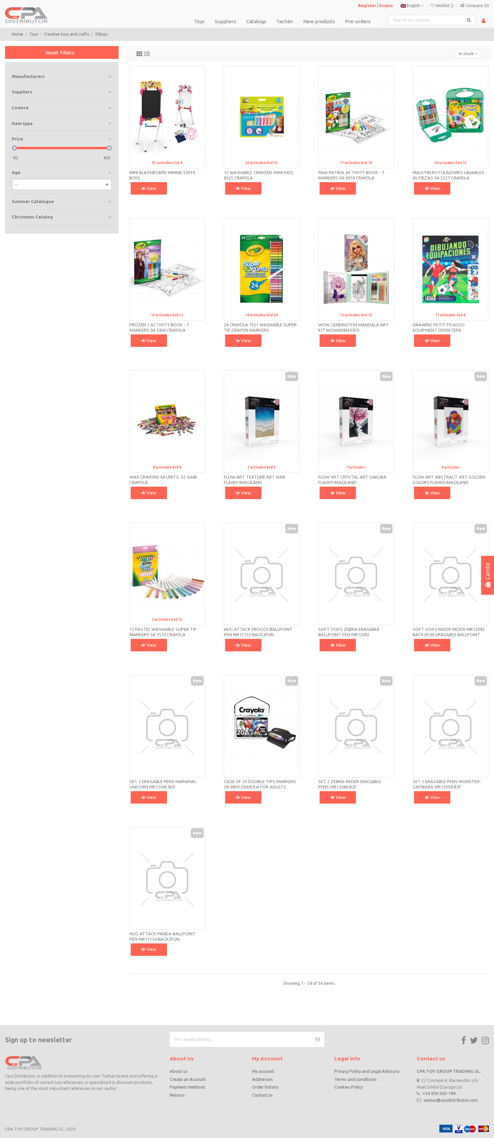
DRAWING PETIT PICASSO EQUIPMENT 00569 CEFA (439, 327)
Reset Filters (60, 52)
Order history (265, 1087)
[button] (256, 21)
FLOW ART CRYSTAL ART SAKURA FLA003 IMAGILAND (352, 480)
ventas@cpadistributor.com (450, 1100)
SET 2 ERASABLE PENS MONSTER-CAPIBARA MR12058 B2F (447, 784)
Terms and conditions (355, 1079)
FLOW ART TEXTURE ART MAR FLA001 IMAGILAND (254, 480)
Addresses (262, 1079)
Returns (177, 1095)
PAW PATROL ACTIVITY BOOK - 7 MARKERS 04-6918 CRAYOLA (351, 175)
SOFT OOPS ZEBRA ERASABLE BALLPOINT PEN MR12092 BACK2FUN (348, 634)
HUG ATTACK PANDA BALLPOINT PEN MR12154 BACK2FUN (162, 936)
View (151, 188)
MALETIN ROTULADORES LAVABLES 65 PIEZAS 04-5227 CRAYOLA (448, 175)
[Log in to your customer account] (483, 21)
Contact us (262, 1095)
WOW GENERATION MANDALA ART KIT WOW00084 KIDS (353, 327)
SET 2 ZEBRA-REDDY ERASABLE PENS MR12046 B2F (349, 784)
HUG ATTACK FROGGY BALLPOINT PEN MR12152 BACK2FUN (258, 632)
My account (263, 1071)
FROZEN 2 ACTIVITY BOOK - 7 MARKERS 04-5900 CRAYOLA (159, 327)
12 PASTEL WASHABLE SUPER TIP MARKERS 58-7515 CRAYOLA (163, 632)
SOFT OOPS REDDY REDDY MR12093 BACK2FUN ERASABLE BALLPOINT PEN (449, 634)
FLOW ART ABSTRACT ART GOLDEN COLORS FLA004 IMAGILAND (449, 480)
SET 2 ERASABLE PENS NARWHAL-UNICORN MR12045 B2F (163, 784)
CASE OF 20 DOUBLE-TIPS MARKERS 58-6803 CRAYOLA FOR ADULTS (260, 784)
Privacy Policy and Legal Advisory (366, 1071)
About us (179, 1071)
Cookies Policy (348, 1087)
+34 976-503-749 (438, 1093)
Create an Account (188, 1079)
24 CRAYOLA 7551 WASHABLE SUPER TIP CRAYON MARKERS (260, 327)
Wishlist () (445, 5)
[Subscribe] (317, 1039)
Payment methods (187, 1087)
